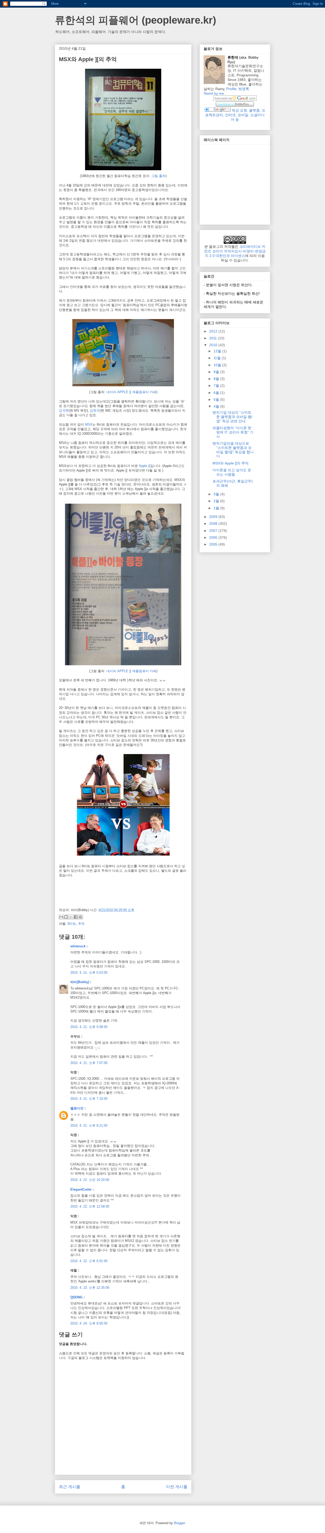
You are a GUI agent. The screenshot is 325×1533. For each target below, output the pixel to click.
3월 (217, 494)
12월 (218, 351)
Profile (231, 89)
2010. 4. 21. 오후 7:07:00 (88, 1063)
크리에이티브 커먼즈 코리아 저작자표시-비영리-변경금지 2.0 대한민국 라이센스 (235, 251)
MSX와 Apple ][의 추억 (231, 463)
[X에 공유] (70, 916)
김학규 (95, 410)
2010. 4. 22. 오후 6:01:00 (88, 1261)
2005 (213, 544)
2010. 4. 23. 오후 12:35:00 (89, 1288)
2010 (213, 345)
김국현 (64, 410)
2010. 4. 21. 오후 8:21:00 (88, 1125)
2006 (213, 537)
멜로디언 (77, 1108)
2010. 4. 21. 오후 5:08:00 (88, 1027)
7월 (217, 386)
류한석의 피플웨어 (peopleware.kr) (135, 20)
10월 (218, 365)
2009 (213, 517)
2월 (217, 501)
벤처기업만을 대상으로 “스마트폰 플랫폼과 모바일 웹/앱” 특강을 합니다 (233, 449)
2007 (213, 531)
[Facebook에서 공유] (75, 916)
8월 (217, 379)
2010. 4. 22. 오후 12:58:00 (89, 1206)
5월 (217, 399)
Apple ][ (144, 466)
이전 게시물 (176, 1487)
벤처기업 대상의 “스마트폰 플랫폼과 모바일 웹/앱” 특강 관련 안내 (232, 416)
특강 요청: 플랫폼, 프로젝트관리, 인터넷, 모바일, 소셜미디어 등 (235, 114)
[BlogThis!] (66, 916)
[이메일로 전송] (61, 916)
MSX (88, 424)
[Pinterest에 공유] (80, 916)
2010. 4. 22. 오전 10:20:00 (89, 1180)
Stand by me (214, 93)
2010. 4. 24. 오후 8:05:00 (88, 1323)
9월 (217, 372)
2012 (213, 331)
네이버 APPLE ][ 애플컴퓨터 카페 (131, 392)
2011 (213, 338)
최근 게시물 (69, 1487)
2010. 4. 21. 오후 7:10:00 (88, 1099)
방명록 (243, 89)
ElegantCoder (81, 1189)
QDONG (76, 1297)
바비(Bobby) (79, 982)
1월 (217, 508)
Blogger (179, 1523)
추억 (81, 924)
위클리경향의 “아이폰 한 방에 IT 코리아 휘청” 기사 (233, 432)
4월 (217, 406)
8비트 (72, 924)
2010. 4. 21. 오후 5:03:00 (88, 972)
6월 (217, 393)
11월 (218, 358)
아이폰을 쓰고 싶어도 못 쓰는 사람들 (232, 472)
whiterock (78, 946)
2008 (213, 523)
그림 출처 (158, 176)
